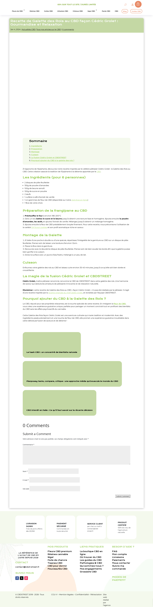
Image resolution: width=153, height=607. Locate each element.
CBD (99, 172)
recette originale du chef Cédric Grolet (65, 293)
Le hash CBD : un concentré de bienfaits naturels (51, 352)
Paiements (118, 560)
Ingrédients (36, 146)
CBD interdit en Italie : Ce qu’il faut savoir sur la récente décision (59, 410)
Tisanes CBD (55, 563)
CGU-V (54, 594)
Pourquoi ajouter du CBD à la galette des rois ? (52, 160)
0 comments (68, 29)
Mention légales (66, 594)
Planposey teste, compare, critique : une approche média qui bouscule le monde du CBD (72, 381)
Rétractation (96, 594)
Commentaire (28, 445)
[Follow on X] (21, 578)
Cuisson (34, 155)
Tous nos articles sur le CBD (48, 29)
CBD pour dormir (57, 566)
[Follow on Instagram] (26, 578)
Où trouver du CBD (90, 557)
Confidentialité (82, 594)
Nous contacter (121, 563)
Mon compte (119, 554)
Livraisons (118, 557)
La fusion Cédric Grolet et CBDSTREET (48, 158)
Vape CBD (91, 11)
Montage (35, 152)
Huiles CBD (48, 11)
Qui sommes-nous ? (91, 566)
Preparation (36, 149)
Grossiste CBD (88, 572)
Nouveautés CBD (57, 569)
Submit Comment (122, 496)
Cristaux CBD (78, 11)
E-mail (26, 480)
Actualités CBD (29, 29)
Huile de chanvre (57, 560)
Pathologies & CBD (91, 563)
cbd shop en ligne (79, 200)
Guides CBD (136, 11)
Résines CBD (34, 11)
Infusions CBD (62, 11)
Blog (125, 11)
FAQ (114, 551)
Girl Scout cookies (39, 227)
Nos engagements (91, 569)
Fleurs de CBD (17, 11)
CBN (116, 11)
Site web (26, 489)
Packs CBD (106, 11)
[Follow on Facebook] (17, 578)
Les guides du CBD (91, 560)
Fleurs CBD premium (60, 551)
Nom (25, 471)
